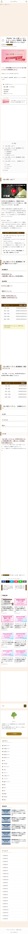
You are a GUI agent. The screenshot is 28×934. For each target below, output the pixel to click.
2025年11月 (5, 876)
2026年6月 (5, 855)
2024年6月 (5, 918)
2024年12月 (5, 909)
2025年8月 (5, 885)
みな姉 (8, 164)
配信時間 (9, 153)
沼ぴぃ (8, 168)
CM (4, 760)
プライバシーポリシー (11, 929)
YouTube (5, 763)
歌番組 (4, 793)
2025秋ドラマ (6, 754)
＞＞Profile (14, 733)
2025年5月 (5, 894)
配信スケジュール (10, 155)
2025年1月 (5, 906)
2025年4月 (5, 897)
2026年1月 (5, 870)
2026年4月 (5, 861)
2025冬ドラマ (6, 745)
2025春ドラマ (6, 751)
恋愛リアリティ (9, 44)
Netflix (12, 575)
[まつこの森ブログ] (14, 1)
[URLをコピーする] (25, 581)
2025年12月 (5, 873)
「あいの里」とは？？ (9, 146)
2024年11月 (5, 912)
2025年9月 (5, 882)
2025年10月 (5, 879)
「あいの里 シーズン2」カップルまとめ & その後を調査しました (17, 101)
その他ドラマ (6, 775)
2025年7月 (5, 888)
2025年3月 (5, 900)
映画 (4, 784)
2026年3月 (5, 864)
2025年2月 (5, 903)
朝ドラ (4, 787)
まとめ (6, 170)
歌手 (4, 790)
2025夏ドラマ (6, 748)
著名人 (4, 799)
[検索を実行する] (25, 706)
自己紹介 (5, 796)
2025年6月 (5, 891)
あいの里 (16, 575)
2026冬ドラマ (6, 757)
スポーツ (5, 772)
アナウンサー (6, 766)
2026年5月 (5, 858)
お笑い (4, 769)
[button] (3, 581)
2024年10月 (5, 915)
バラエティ (5, 778)
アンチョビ (9, 166)
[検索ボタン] (26, 1)
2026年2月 (5, 867)
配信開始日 (9, 151)
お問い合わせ (18, 929)
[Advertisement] (14, 21)
